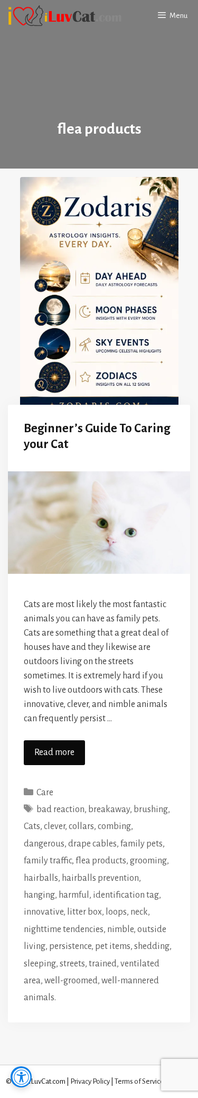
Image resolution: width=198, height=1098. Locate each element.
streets (72, 964)
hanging (39, 895)
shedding (151, 946)
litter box (84, 912)
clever (54, 826)
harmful (74, 895)
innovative (43, 912)
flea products (101, 861)
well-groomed (71, 980)
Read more (54, 752)
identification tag (126, 895)
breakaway (109, 809)
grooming (148, 861)
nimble (120, 929)
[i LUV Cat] (64, 16)
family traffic (48, 861)
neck (139, 912)
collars (81, 826)
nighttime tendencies (63, 929)
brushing (151, 809)
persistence (70, 946)
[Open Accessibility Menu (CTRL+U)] (21, 1076)
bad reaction (60, 809)
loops (116, 912)
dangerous (44, 844)
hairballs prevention (100, 878)
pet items (112, 946)
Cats (32, 826)
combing (114, 826)
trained (103, 964)
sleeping (40, 964)
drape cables (92, 844)
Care (44, 792)
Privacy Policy (90, 1081)
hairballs (41, 878)
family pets (141, 844)
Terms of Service (139, 1081)
